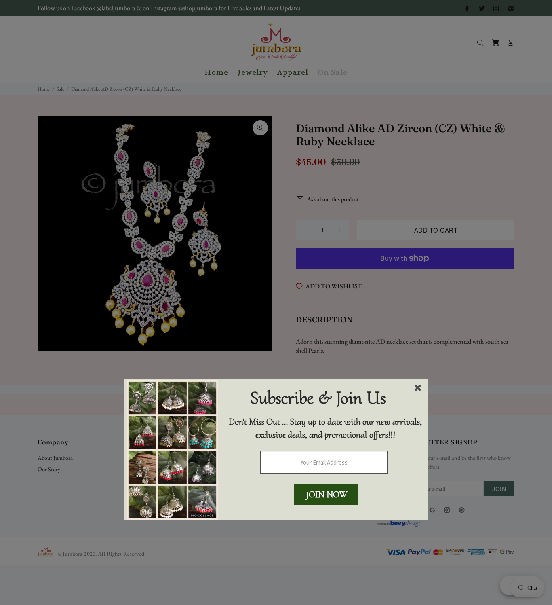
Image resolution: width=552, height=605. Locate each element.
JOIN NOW (326, 494)
